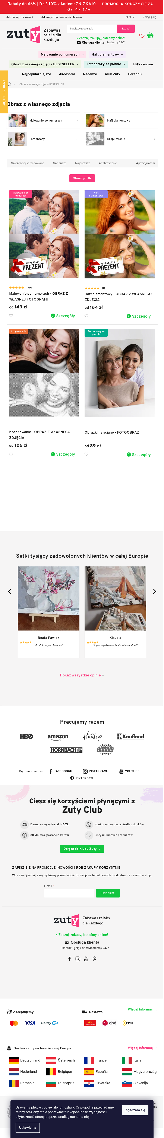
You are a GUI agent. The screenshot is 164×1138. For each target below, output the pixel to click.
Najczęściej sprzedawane (25, 163)
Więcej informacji (139, 1009)
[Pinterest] (93, 958)
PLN (127, 17)
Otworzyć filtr (80, 178)
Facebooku (62, 771)
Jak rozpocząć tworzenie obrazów (60, 17)
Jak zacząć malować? (18, 17)
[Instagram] (76, 958)
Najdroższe (80, 163)
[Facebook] (68, 958)
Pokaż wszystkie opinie (79, 675)
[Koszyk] (151, 35)
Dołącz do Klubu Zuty (79, 848)
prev (9, 591)
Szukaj (124, 28)
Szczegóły (64, 315)
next (151, 591)
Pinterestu (83, 778)
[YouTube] (84, 958)
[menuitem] (61, 54)
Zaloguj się (106, 893)
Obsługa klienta (92, 42)
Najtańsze (58, 163)
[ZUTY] (80, 920)
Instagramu (97, 771)
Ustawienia (26, 1128)
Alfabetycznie (106, 163)
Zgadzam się (134, 1110)
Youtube (130, 771)
